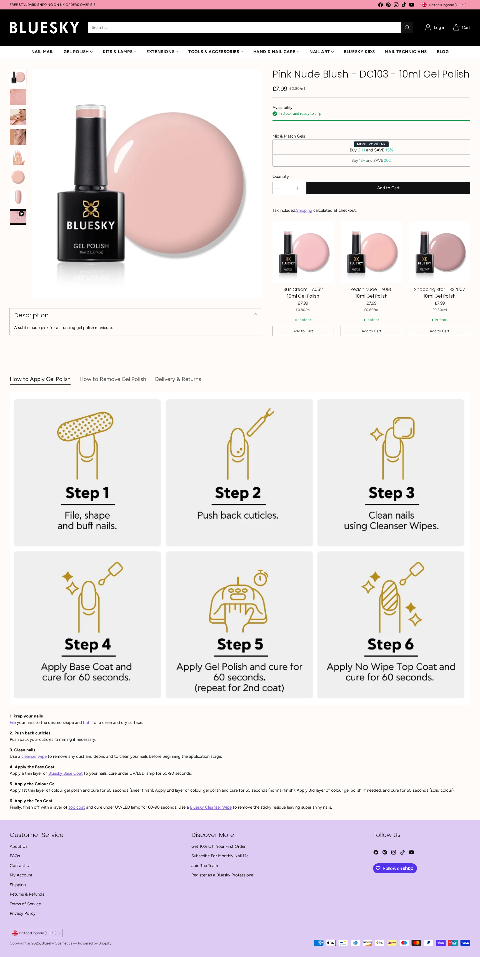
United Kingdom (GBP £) (447, 5)
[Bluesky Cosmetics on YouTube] (411, 5)
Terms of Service (25, 903)
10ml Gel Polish (303, 296)
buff (87, 722)
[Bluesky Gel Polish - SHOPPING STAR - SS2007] (440, 252)
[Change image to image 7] (18, 197)
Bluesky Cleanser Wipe (211, 807)
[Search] (407, 27)
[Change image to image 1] (18, 77)
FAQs (15, 855)
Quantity (280, 176)
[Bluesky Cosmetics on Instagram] (396, 5)
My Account (21, 875)
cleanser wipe (34, 756)
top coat (77, 807)
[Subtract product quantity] (278, 188)
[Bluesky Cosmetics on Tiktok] (404, 5)
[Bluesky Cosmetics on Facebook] (380, 5)
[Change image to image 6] (18, 177)
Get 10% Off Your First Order (218, 846)
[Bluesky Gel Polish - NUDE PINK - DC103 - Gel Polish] (147, 183)
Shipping (304, 210)
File (13, 722)
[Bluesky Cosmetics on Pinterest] (388, 5)
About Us (19, 846)
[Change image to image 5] (18, 157)
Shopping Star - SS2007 (439, 289)
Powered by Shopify (94, 943)
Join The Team (204, 865)
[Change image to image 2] (18, 97)
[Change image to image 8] (18, 217)
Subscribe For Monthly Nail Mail (220, 855)
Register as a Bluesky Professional (222, 875)
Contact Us (20, 865)
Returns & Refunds (27, 894)
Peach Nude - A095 (371, 289)
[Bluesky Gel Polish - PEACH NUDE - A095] (371, 252)
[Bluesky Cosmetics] (44, 27)
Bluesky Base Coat (65, 773)
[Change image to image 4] (18, 137)
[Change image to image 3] (18, 117)
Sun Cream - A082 (303, 289)
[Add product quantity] (298, 188)
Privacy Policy (23, 913)
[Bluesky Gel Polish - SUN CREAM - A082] (303, 252)
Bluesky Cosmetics (57, 943)
